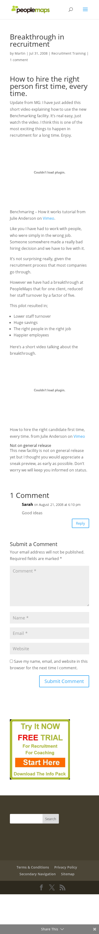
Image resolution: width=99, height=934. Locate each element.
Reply (80, 523)
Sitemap (67, 874)
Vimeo (48, 218)
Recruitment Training (68, 53)
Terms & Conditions (33, 867)
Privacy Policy (65, 867)
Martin (20, 53)
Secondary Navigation (37, 874)
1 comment (19, 60)
